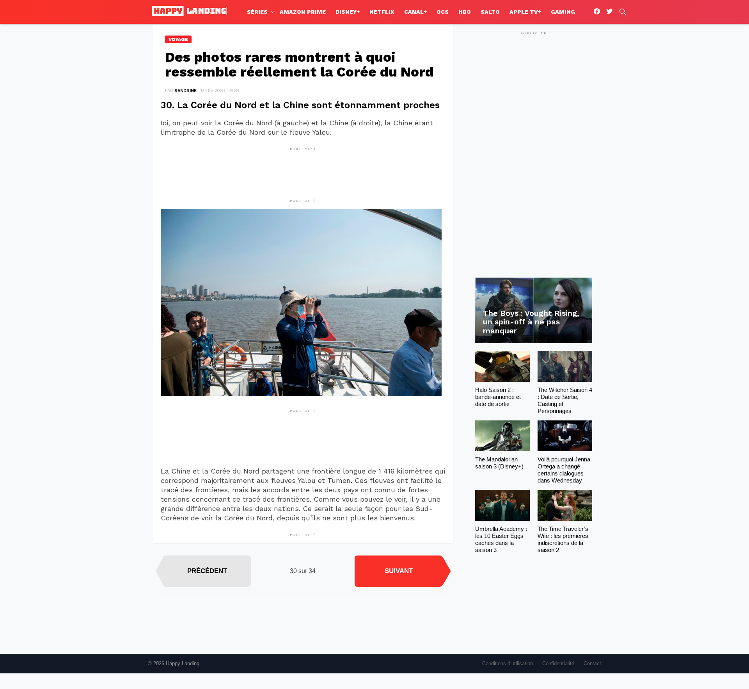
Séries (257, 12)
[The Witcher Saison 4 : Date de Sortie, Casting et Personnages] (565, 366)
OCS (443, 12)
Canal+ (415, 12)
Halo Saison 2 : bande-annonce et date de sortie (498, 396)
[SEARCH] (622, 11)
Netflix (381, 12)
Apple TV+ (525, 12)
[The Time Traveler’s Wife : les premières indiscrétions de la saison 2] (565, 505)
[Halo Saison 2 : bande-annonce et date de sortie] (502, 366)
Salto (490, 12)
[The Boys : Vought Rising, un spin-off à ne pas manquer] (533, 311)
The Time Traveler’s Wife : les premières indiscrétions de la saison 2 (563, 539)
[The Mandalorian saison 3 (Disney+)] (502, 435)
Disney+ (347, 12)
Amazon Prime (303, 12)
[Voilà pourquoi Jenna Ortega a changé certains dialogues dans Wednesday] (565, 435)
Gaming (563, 12)
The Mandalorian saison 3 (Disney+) (499, 463)
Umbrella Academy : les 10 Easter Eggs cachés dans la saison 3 (501, 539)
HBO (464, 12)
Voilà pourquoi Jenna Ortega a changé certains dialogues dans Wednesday (564, 470)
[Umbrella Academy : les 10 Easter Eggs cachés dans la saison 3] (502, 505)
